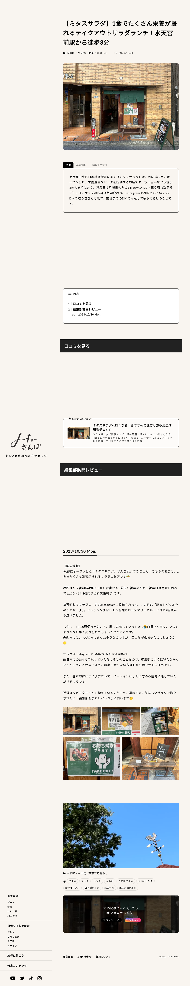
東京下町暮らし (98, 53)
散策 (9, 907)
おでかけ (13, 896)
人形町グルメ (126, 881)
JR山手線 (12, 915)
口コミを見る (82, 303)
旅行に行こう (15, 955)
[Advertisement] (121, 250)
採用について (103, 956)
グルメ (11, 932)
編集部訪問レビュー (87, 309)
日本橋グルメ (92, 887)
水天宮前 (109, 887)
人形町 (109, 881)
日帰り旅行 (13, 936)
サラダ (85, 881)
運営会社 (68, 956)
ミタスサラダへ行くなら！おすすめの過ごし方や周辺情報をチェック (132, 427)
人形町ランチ (145, 881)
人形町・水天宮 (76, 53)
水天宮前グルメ (127, 887)
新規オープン (72, 887)
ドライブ (12, 945)
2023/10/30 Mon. (89, 314)
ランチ (97, 881)
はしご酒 (12, 911)
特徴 (68, 165)
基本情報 (81, 165)
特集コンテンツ (17, 965)
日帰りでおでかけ (18, 925)
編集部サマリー (101, 165)
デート (11, 902)
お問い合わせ (84, 956)
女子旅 (11, 941)
